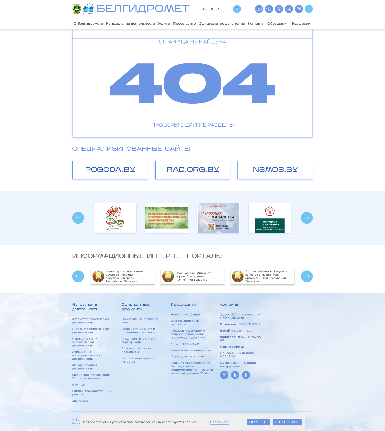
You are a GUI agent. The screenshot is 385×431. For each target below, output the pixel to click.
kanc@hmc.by (241, 330)
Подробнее (219, 422)
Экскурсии (300, 24)
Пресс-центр (184, 24)
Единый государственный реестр (92, 392)
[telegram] (269, 9)
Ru (205, 9)
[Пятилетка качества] (270, 218)
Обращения (277, 24)
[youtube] (259, 9)
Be (211, 9)
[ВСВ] (237, 9)
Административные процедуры (136, 350)
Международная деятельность (84, 366)
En (218, 9)
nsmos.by (275, 170)
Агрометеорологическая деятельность (90, 320)
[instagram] (289, 9)
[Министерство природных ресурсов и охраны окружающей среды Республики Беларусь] (77, 8)
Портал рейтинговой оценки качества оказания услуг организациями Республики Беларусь (196, 276)
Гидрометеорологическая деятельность (91, 330)
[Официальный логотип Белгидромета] (90, 8)
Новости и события (185, 314)
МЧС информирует (185, 344)
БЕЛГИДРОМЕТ (143, 10)
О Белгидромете (88, 24)
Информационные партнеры (185, 322)
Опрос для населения (187, 356)
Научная (78, 384)
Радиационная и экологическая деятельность (84, 342)
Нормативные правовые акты (140, 320)
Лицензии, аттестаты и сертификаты (138, 340)
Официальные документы (222, 24)
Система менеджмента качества (139, 359)
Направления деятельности (130, 24)
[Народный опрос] (166, 218)
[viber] (279, 9)
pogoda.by (110, 170)
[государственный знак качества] (218, 218)
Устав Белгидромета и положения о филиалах (139, 330)
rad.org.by (193, 170)
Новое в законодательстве (191, 350)
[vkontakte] (299, 9)
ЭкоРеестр (80, 400)
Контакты (256, 24)
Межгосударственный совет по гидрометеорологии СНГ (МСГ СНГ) (267, 276)
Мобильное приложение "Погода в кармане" (91, 376)
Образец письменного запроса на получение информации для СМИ (188, 334)
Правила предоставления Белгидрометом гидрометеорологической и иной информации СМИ (192, 368)
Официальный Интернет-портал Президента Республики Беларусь (124, 276)
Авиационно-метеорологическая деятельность (87, 355)
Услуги (164, 24)
